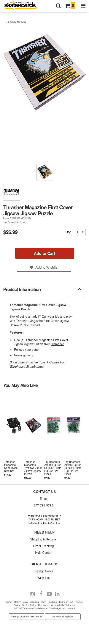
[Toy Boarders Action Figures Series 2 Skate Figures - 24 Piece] (53, 435)
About (9, 601)
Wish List (43, 577)
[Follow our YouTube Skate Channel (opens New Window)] (49, 594)
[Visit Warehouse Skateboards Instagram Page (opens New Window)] (33, 594)
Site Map (52, 601)
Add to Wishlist (46, 267)
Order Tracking (43, 546)
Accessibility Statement (63, 605)
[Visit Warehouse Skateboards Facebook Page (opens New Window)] (41, 594)
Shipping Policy (38, 601)
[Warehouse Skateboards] (22, 5)
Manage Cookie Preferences (26, 616)
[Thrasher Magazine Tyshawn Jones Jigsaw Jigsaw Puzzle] (33, 435)
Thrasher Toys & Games (42, 362)
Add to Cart (44, 253)
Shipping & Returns (43, 539)
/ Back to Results (16, 21)
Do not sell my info (62, 616)
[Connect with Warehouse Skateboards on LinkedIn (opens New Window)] (57, 594)
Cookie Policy (29, 605)
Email (43, 498)
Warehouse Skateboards (26, 366)
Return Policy (21, 601)
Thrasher (57, 344)
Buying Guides (43, 571)
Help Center (43, 552)
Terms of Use (66, 601)
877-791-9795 (43, 505)
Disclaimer (43, 605)
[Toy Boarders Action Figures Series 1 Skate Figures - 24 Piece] (74, 435)
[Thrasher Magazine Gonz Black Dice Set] (13, 435)
